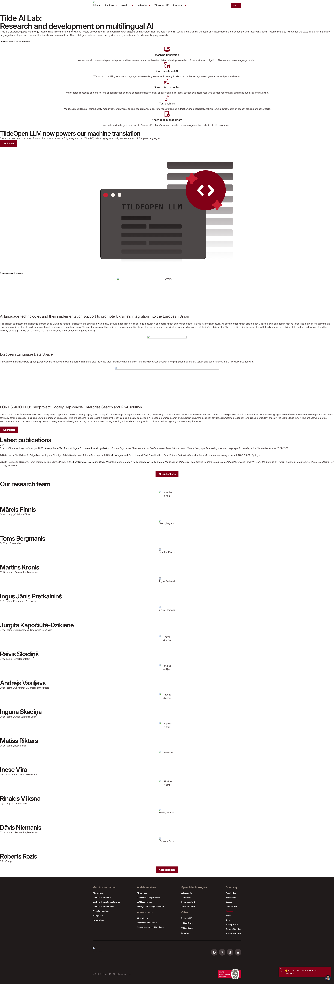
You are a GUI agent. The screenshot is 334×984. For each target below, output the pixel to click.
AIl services (142, 893)
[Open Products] (116, 5)
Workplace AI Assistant (147, 923)
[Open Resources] (186, 5)
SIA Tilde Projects (233, 933)
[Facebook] (214, 952)
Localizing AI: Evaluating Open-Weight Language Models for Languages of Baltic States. (118, 462)
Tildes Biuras (187, 928)
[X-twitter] (222, 952)
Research (230, 911)
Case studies (231, 906)
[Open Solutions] (132, 5)
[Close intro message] (281, 969)
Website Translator (101, 911)
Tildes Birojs (186, 923)
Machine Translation (102, 897)
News (228, 915)
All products (98, 893)
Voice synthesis (188, 906)
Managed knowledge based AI (150, 906)
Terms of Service (233, 929)
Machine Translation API (103, 906)
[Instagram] (238, 952)
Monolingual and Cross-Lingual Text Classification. (137, 455)
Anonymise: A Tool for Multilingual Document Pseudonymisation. (77, 448)
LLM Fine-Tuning (144, 902)
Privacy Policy (232, 924)
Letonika (185, 933)
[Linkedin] (230, 952)
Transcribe (186, 897)
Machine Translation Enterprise (106, 902)
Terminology (98, 920)
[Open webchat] (328, 978)
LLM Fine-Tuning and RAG (148, 897)
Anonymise (98, 915)
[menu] (236, 5)
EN (234, 5)
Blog (228, 920)
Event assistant (188, 902)
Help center (231, 897)
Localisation (186, 918)
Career (229, 902)
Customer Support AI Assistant (150, 927)
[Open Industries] (149, 5)
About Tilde (231, 893)
